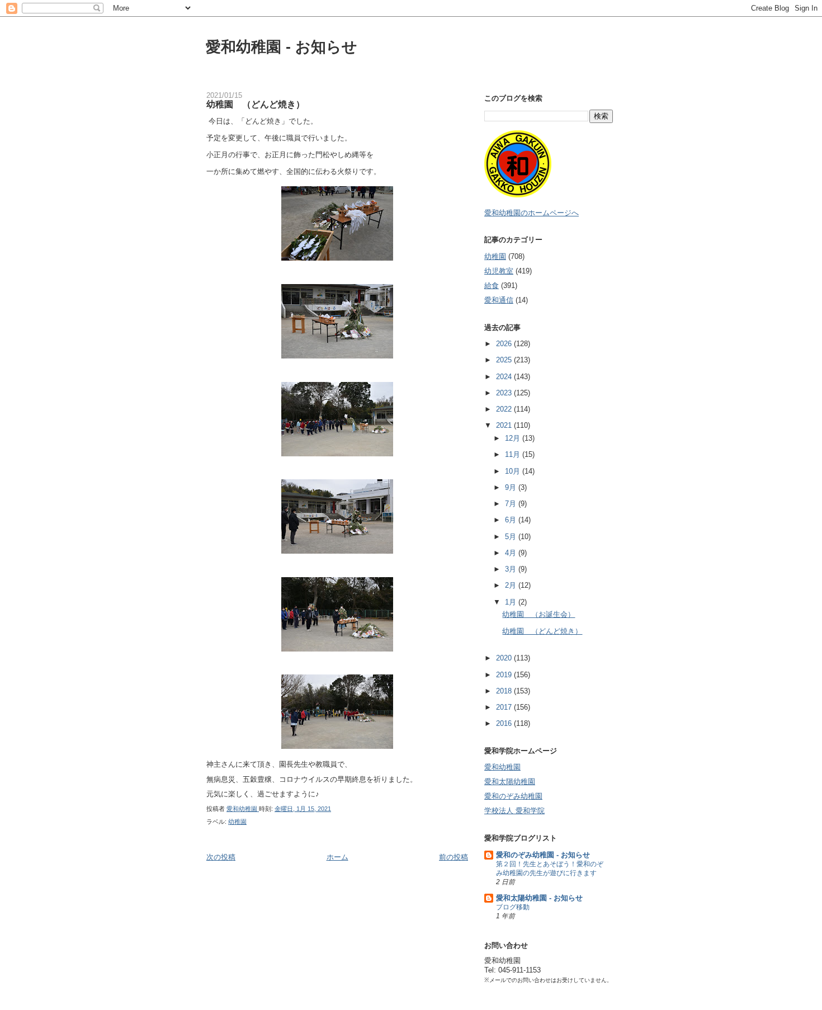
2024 (505, 376)
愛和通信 (498, 300)
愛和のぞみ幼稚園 (513, 796)
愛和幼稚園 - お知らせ (281, 46)
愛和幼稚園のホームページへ (531, 213)
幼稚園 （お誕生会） (538, 614)
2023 (505, 393)
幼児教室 (498, 271)
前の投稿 (453, 857)
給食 (491, 285)
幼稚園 (237, 821)
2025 (505, 360)
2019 (505, 675)
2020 (505, 658)
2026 (505, 343)
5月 (511, 536)
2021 (505, 425)
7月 (511, 503)
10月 (513, 471)
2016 (505, 723)
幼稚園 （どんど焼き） (542, 631)
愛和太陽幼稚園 (509, 781)
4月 (511, 553)
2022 (505, 409)
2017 (505, 707)
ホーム (337, 857)
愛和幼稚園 (502, 767)
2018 (505, 691)
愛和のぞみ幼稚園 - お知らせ (543, 855)
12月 (513, 438)
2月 (511, 585)
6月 (511, 520)
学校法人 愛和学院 (514, 810)
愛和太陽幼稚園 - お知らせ (539, 898)
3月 (511, 569)
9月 (511, 487)
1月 (511, 602)
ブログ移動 (513, 907)
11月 (513, 454)
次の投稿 (220, 857)
